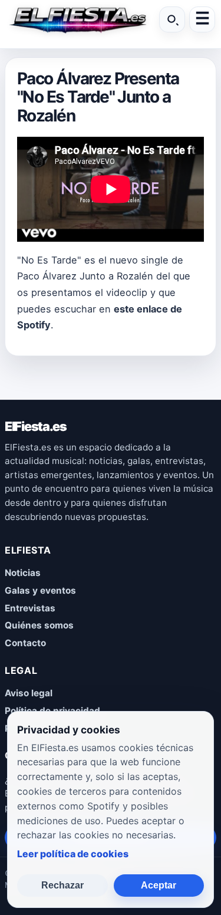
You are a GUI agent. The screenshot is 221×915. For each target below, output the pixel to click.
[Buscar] (172, 19)
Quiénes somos (39, 625)
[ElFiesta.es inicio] (77, 19)
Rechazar (62, 885)
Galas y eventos (40, 590)
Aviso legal (28, 693)
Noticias (23, 572)
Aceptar (158, 885)
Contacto (25, 643)
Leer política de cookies (72, 854)
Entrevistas (30, 608)
